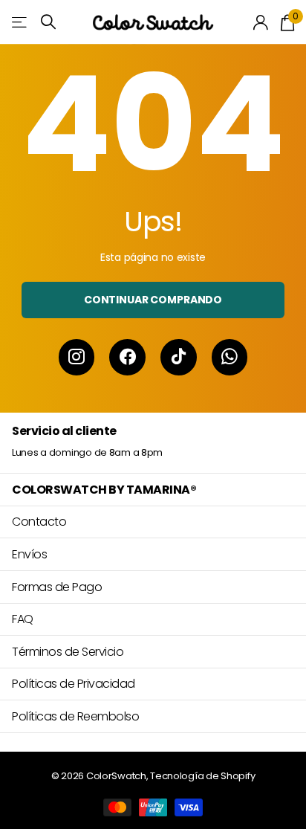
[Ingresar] (261, 22)
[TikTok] (178, 357)
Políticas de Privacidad (73, 683)
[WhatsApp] (230, 357)
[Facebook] (127, 357)
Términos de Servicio (67, 651)
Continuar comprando (153, 299)
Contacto (39, 521)
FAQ (22, 619)
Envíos (29, 554)
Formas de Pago (57, 587)
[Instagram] (77, 357)
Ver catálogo (20, 22)
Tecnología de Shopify (202, 776)
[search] (48, 22)
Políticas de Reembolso (75, 716)
